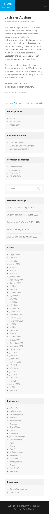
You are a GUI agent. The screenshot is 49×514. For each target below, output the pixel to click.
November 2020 (16, 346)
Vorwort (11, 229)
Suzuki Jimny (15, 170)
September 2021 (16, 321)
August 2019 (15, 358)
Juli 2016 (13, 374)
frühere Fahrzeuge (17, 436)
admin (32, 22)
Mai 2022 (13, 302)
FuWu (7, 4)
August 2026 (15, 254)
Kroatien (13, 449)
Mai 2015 (13, 387)
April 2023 (14, 289)
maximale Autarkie (13, 103)
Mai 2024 (13, 273)
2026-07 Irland (13, 207)
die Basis (13, 118)
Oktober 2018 (15, 362)
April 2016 (14, 377)
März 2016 (14, 381)
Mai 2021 (13, 327)
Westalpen (14, 471)
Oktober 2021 (15, 317)
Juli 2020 (13, 352)
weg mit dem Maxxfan (17, 214)
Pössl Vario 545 (16, 176)
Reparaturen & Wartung (18, 222)
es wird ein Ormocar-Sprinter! (22, 145)
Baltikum (13, 417)
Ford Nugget (15, 173)
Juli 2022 (13, 299)
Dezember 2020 (16, 343)
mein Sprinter (15, 455)
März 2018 (14, 368)
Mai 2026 (13, 257)
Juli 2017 (13, 371)
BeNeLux (13, 424)
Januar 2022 (15, 311)
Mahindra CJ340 (16, 166)
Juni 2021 (13, 324)
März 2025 (14, 270)
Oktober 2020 (15, 349)
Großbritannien (16, 439)
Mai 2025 (13, 267)
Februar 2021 (15, 336)
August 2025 (15, 264)
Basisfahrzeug (15, 420)
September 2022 (16, 295)
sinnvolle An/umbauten (19, 149)
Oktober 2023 (15, 283)
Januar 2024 (15, 276)
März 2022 (14, 305)
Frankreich (14, 433)
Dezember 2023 (16, 280)
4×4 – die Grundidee (18, 142)
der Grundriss (15, 121)
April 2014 (14, 390)
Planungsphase (16, 461)
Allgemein (14, 408)
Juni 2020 (13, 355)
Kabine (12, 446)
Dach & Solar (15, 125)
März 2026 (14, 261)
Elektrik (13, 430)
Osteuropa (14, 458)
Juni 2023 (13, 286)
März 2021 (14, 333)
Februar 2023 (15, 292)
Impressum (14, 492)
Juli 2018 (13, 365)
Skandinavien (15, 468)
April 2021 (14, 330)
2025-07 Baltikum (14, 236)
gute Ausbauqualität (35, 103)
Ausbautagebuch (16, 414)
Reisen (12, 465)
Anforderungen (22, 92)
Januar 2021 (15, 340)
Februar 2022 (15, 308)
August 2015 (15, 384)
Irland (12, 443)
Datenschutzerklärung (19, 489)
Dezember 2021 (16, 314)
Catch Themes (28, 509)
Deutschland (15, 427)
